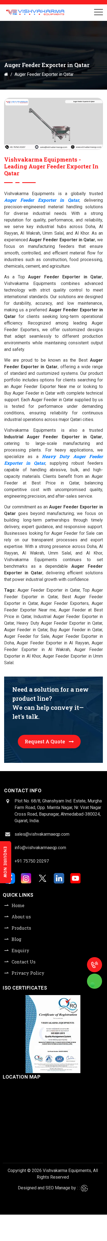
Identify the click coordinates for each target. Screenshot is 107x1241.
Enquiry (20, 950)
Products (21, 928)
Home (18, 905)
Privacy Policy (28, 973)
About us (21, 916)
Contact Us (23, 962)
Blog (16, 939)
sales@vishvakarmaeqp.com (42, 834)
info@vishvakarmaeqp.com (40, 847)
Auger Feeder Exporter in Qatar (41, 200)
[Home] (6, 74)
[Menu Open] (98, 12)
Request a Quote (45, 741)
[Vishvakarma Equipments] (35, 13)
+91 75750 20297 (32, 861)
